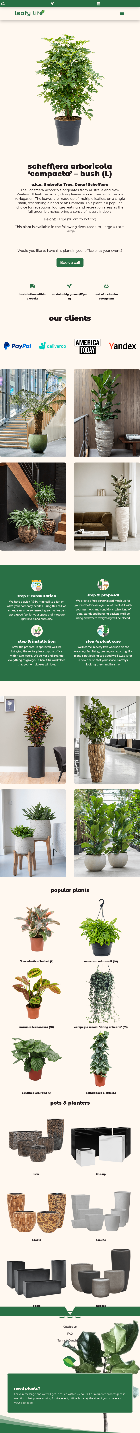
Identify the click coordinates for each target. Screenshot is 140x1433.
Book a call (70, 262)
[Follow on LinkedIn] (78, 1314)
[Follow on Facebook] (62, 1314)
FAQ (70, 1333)
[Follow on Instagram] (70, 1314)
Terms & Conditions (70, 1340)
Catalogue (70, 1326)
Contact (70, 1347)
